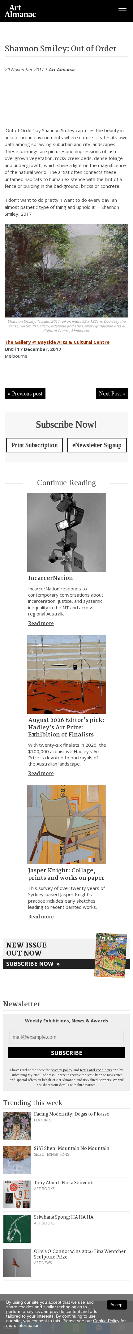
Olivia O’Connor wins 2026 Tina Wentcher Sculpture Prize (80, 1254)
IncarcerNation (50, 578)
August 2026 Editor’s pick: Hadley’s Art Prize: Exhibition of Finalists (66, 728)
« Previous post (25, 394)
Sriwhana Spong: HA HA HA (63, 1217)
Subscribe (66, 1052)
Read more (41, 624)
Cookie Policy (106, 1320)
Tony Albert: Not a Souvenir (64, 1183)
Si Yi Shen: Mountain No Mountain (71, 1148)
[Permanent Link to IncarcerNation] (66, 532)
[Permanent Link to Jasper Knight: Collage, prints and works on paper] (66, 824)
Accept (117, 1304)
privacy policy (61, 1070)
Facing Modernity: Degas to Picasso (71, 1114)
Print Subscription (34, 445)
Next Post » (112, 394)
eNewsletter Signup (97, 445)
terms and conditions (96, 1070)
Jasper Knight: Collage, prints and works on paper (66, 874)
